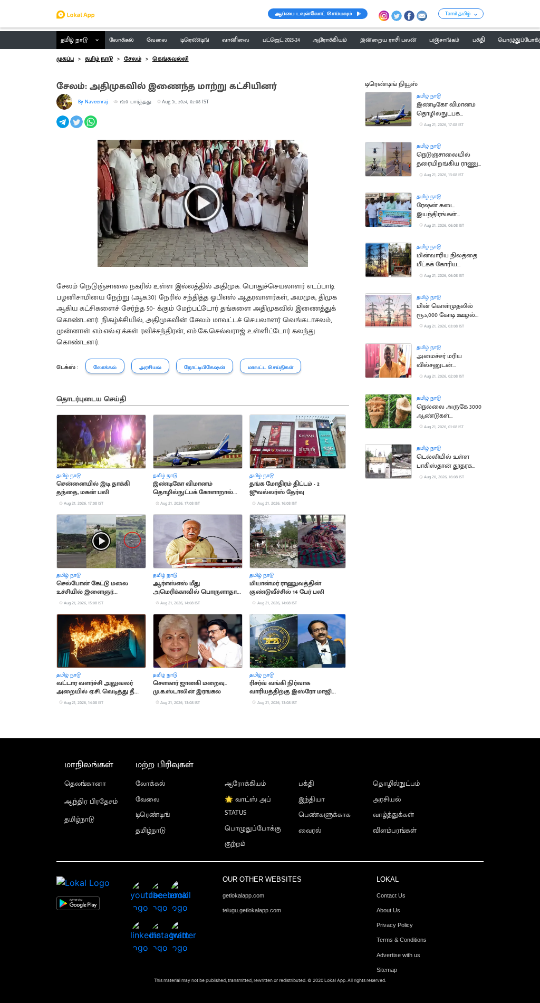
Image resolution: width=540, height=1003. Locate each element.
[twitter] (77, 127)
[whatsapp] (91, 127)
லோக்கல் (150, 783)
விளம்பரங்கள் (395, 830)
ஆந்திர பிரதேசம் (91, 801)
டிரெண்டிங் (153, 815)
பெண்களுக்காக (324, 815)
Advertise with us (398, 955)
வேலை (147, 799)
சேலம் (132, 59)
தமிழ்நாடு (79, 819)
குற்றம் (235, 844)
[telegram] (63, 127)
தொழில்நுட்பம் (396, 783)
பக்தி (306, 783)
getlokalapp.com (243, 895)
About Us (388, 910)
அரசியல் (387, 799)
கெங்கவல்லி (170, 59)
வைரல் (309, 830)
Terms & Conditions (402, 940)
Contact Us (391, 895)
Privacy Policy (395, 925)
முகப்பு (65, 59)
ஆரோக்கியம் (245, 783)
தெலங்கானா (85, 783)
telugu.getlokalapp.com (252, 910)
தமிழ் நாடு (74, 40)
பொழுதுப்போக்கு (253, 828)
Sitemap (387, 970)
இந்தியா (311, 799)
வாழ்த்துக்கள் (393, 815)
